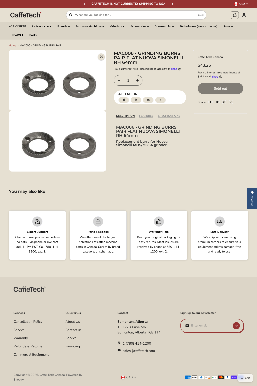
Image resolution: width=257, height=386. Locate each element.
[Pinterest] (224, 102)
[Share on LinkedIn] (231, 102)
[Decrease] (118, 80)
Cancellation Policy (28, 321)
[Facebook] (210, 102)
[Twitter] (217, 102)
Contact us (73, 330)
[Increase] (137, 80)
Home (12, 45)
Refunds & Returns (28, 346)
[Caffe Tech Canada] (26, 15)
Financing (72, 346)
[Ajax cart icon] (235, 15)
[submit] (236, 325)
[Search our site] (70, 14)
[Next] (172, 4)
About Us (72, 321)
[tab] (125, 116)
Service (19, 330)
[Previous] (84, 4)
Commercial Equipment (31, 354)
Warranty (21, 338)
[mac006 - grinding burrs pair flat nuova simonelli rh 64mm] (101, 57)
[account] (244, 15)
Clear (201, 15)
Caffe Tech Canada (52, 375)
